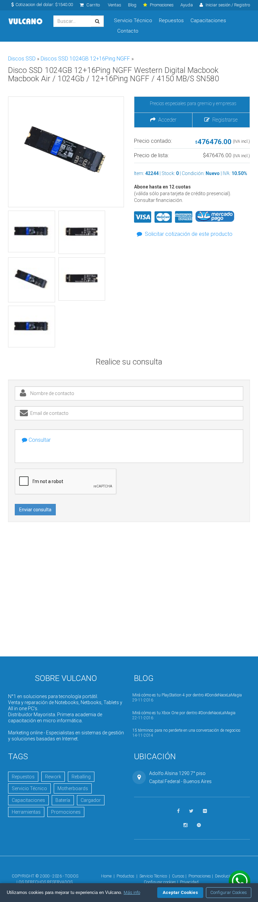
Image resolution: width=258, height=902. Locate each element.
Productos (125, 876)
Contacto (127, 31)
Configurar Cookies (228, 892)
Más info (132, 892)
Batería (62, 800)
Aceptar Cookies (180, 892)
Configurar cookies (160, 882)
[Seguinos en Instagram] (185, 825)
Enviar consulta (35, 509)
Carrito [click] (92, 4)
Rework (53, 776)
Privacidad (189, 882)
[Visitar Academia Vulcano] (199, 825)
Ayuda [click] (186, 4)
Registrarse (224, 120)
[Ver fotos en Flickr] (205, 811)
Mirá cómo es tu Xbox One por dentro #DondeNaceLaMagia (183, 713)
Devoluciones (226, 876)
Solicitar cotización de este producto (188, 234)
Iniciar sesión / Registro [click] (227, 4)
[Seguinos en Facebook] (178, 811)
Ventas (114, 4)
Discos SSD (22, 58)
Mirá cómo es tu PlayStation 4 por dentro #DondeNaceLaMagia (187, 695)
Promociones (66, 812)
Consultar (39, 440)
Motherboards (72, 788)
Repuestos (171, 20)
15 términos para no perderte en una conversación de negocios (186, 730)
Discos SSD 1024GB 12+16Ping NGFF (86, 58)
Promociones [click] (161, 4)
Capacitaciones (208, 20)
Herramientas (26, 812)
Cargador (91, 800)
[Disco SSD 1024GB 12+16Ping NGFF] (31, 231)
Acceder (166, 120)
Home (106, 876)
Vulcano (25, 21)
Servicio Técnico (133, 20)
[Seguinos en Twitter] (191, 811)
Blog (132, 4)
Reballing (81, 776)
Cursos (178, 876)
